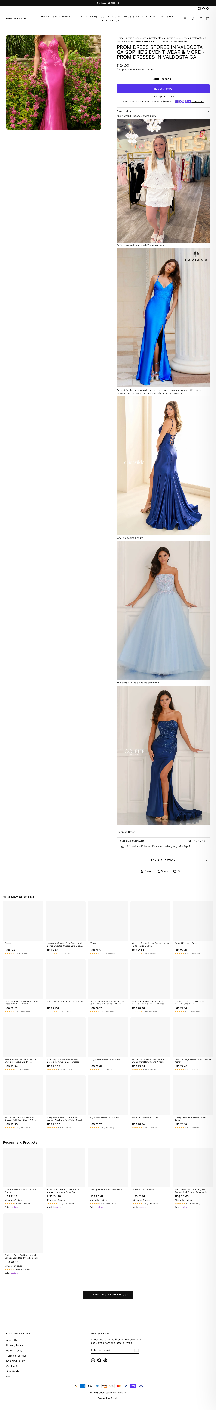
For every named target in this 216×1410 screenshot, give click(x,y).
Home (45, 16)
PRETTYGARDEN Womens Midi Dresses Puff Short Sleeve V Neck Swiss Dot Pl (21, 1119)
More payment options (163, 96)
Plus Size (131, 16)
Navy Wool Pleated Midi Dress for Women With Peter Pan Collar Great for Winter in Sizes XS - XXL (65, 1119)
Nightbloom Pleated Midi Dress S (105, 1117)
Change (200, 841)
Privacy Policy (14, 1345)
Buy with (163, 88)
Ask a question (163, 860)
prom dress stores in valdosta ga (145, 38)
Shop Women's (64, 16)
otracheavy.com (16, 18)
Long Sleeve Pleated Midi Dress (105, 1059)
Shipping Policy (15, 1360)
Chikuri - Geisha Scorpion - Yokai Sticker (21, 1190)
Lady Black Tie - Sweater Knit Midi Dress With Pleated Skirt (21, 1002)
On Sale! (168, 16)
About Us (11, 1340)
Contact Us (12, 1366)
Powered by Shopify (108, 1398)
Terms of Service (16, 1355)
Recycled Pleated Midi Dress (145, 1117)
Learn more (197, 101)
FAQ (8, 1376)
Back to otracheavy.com (110, 1295)
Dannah (8, 943)
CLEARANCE (110, 20)
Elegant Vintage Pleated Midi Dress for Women (193, 1060)
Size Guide (12, 1371)
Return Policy (14, 1350)
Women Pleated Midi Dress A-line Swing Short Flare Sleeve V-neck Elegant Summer (148, 1061)
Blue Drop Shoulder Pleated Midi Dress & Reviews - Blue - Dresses (148, 1002)
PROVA (93, 943)
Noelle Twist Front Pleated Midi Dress (65, 1001)
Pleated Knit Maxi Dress (186, 943)
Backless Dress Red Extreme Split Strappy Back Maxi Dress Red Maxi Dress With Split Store (21, 1256)
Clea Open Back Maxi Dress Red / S (107, 1189)
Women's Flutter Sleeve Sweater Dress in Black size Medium (150, 944)
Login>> (15, 1207)
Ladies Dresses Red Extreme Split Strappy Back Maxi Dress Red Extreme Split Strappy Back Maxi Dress (63, 1191)
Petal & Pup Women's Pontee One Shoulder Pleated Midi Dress (21, 1060)
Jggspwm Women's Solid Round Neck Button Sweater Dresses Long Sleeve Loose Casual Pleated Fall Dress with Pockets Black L (65, 944)
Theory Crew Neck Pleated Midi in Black (191, 1118)
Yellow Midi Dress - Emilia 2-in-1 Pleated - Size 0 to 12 (190, 1002)
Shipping (122, 69)
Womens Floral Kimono (143, 1189)
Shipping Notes (126, 831)
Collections (111, 16)
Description (124, 111)
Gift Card (150, 16)
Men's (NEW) (87, 16)
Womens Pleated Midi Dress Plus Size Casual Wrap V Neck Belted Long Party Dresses (107, 1002)
